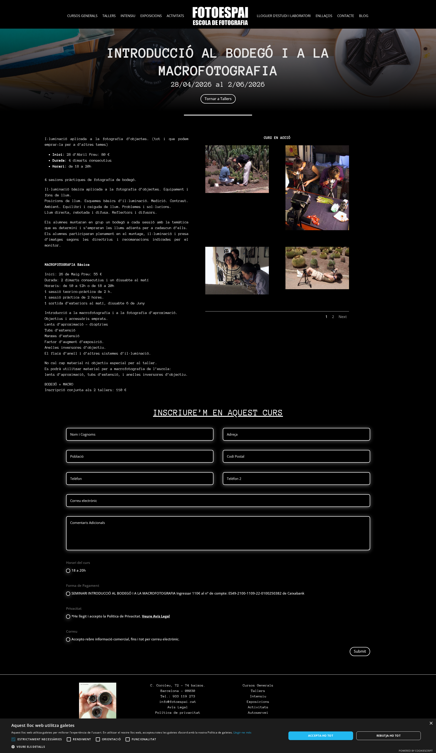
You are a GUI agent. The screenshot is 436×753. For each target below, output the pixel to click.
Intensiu (128, 16)
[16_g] (237, 294)
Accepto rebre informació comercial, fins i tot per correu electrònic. (125, 639)
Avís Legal (178, 707)
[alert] (218, 735)
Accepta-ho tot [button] (320, 736)
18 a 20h (79, 570)
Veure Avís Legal (156, 616)
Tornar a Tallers (218, 98)
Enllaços (324, 16)
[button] (131, 747)
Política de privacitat (177, 712)
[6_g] (237, 193)
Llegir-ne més (242, 732)
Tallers (109, 16)
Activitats (175, 16)
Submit (360, 651)
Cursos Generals (82, 16)
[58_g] (317, 289)
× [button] (431, 723)
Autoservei (258, 712)
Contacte (345, 16)
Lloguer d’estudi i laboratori (284, 16)
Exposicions (151, 16)
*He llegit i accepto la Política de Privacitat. (121, 616)
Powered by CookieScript (416, 750)
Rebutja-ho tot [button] (389, 736)
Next (343, 316)
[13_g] (317, 230)
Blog (363, 16)
